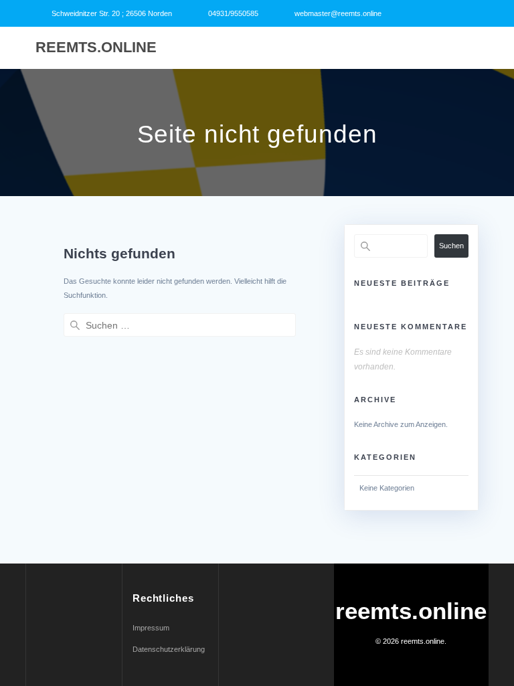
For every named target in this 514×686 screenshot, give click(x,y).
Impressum (151, 628)
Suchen (451, 246)
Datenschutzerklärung (169, 649)
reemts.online (96, 47)
